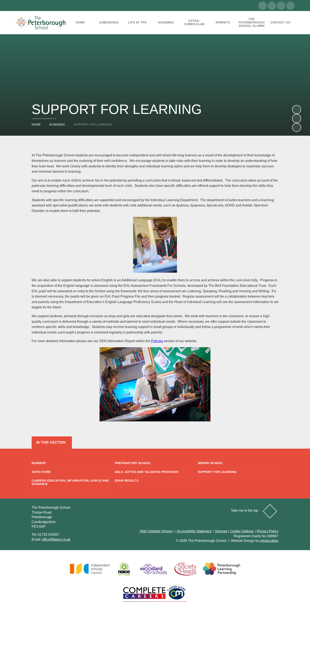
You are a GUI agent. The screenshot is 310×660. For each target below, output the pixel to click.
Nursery (39, 463)
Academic (57, 124)
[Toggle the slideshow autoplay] (296, 127)
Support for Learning (93, 124)
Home (36, 124)
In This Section (51, 442)
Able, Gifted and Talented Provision (146, 472)
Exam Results (126, 480)
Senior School (211, 463)
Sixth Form (41, 472)
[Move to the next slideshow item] (296, 109)
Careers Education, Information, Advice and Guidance (70, 482)
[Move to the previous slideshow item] (296, 118)
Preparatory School (133, 463)
